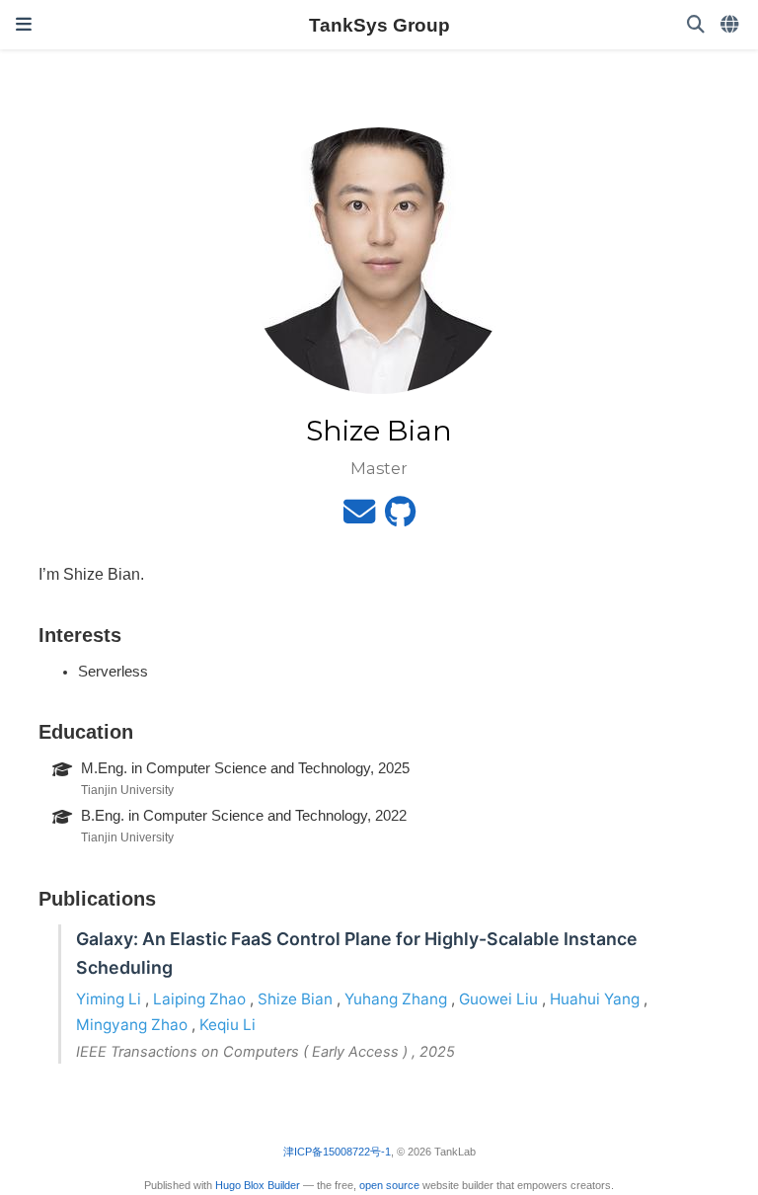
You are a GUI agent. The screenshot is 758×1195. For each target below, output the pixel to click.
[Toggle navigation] (24, 25)
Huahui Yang (595, 999)
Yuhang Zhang (395, 999)
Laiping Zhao (199, 999)
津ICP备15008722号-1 (337, 1151)
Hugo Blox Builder (257, 1185)
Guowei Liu (498, 999)
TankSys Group (379, 25)
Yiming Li (108, 999)
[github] (400, 517)
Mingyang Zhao (132, 1024)
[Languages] (731, 25)
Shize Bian (295, 999)
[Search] (696, 25)
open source (389, 1185)
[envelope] (359, 517)
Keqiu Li (227, 1024)
